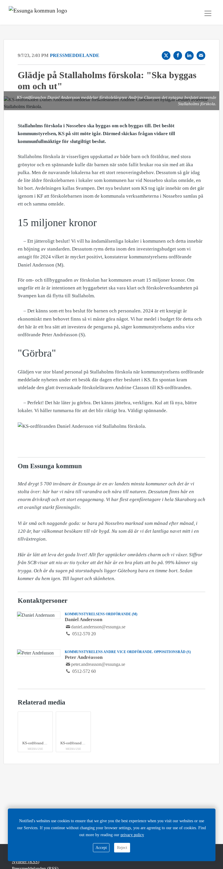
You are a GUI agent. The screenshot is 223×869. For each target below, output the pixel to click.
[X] (166, 55)
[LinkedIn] (189, 55)
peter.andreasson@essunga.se (98, 664)
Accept (101, 847)
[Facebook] (177, 55)
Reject (122, 847)
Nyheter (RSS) (25, 861)
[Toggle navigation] (208, 13)
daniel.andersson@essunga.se (98, 626)
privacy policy (132, 835)
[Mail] (201, 55)
